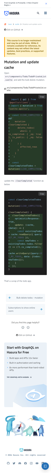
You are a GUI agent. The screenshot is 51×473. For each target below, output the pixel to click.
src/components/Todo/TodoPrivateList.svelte (26, 89)
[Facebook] (25, 463)
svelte (17, 24)
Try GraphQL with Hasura (18, 377)
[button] (46, 4)
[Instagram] (31, 463)
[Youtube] (37, 463)
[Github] (8, 463)
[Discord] (19, 463)
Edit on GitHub (13, 29)
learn (10, 24)
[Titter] (14, 463)
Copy (42, 97)
